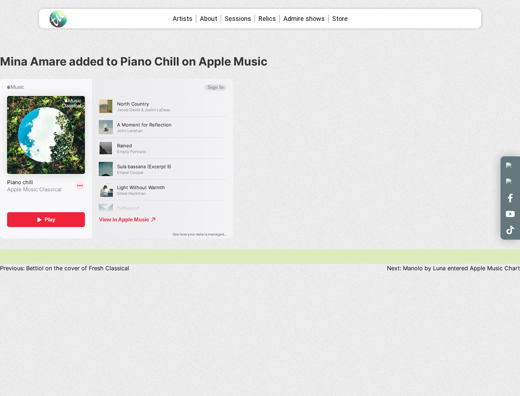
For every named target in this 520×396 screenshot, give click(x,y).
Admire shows (304, 18)
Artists (182, 18)
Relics (267, 18)
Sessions (238, 18)
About (208, 18)
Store (340, 18)
